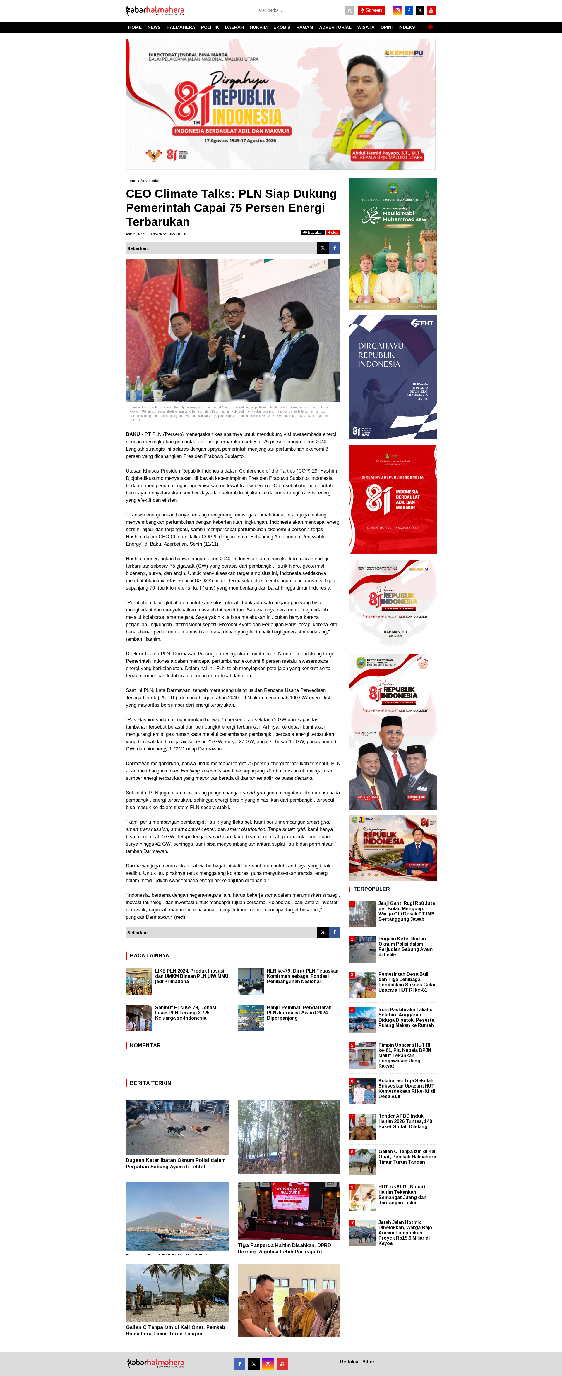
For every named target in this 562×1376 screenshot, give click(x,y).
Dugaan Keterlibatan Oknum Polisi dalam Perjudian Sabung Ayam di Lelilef (405, 946)
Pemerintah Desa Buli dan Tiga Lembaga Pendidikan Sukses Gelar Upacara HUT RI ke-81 (407, 982)
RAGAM (304, 27)
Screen (373, 10)
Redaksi (349, 1361)
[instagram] (397, 10)
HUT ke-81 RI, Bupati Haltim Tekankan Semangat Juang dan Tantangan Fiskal (402, 1194)
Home (131, 180)
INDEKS (406, 27)
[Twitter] (323, 248)
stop (334, 232)
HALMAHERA (181, 27)
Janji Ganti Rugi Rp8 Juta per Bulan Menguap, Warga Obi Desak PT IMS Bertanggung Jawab (406, 911)
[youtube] (431, 10)
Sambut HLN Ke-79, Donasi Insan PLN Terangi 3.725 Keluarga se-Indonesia (185, 1013)
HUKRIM (259, 27)
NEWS (154, 27)
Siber (368, 1361)
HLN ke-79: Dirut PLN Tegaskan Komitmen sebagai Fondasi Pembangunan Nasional (303, 976)
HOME (135, 27)
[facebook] (409, 10)
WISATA (366, 27)
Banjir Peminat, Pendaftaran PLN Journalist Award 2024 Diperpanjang (299, 1013)
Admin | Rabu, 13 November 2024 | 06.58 (156, 234)
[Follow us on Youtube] (282, 1364)
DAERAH (234, 27)
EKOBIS (281, 27)
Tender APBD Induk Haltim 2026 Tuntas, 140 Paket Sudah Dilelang (405, 1121)
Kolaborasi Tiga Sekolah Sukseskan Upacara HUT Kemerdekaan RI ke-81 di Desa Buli (406, 1088)
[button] (430, 25)
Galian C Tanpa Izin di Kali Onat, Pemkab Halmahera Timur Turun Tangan (407, 1156)
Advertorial (149, 180)
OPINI (387, 27)
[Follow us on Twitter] (254, 1364)
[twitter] (420, 10)
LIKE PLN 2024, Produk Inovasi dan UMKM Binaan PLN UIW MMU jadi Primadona (191, 976)
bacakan (315, 232)
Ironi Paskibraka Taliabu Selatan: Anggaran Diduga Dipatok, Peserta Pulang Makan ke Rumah (406, 1017)
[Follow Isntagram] (268, 1364)
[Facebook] (334, 248)
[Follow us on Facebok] (239, 1364)
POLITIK (210, 27)
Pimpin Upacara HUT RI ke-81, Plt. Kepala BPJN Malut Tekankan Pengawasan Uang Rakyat (404, 1055)
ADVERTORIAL (335, 27)
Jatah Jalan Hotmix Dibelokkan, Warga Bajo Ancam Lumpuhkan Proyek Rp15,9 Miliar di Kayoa (405, 1233)
